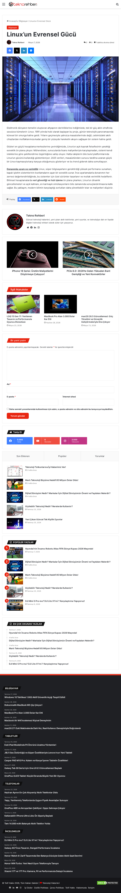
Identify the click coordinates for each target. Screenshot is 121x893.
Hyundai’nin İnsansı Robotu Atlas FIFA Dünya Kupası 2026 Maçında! (59, 548)
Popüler (62, 456)
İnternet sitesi (69, 396)
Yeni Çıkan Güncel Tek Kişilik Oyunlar (44, 519)
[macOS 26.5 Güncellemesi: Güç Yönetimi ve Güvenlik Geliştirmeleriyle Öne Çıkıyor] (97, 304)
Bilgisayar (23, 21)
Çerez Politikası (57, 888)
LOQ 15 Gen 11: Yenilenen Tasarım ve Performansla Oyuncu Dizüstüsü (19, 319)
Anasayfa (13, 21)
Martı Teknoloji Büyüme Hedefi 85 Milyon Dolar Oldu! (51, 480)
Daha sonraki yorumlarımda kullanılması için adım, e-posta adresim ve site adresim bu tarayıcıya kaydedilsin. (61, 409)
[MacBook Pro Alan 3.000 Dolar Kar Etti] (60, 304)
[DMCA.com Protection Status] (108, 884)
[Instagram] (38, 227)
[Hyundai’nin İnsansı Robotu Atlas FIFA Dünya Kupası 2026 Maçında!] (15, 552)
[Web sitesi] (28, 227)
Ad (9, 384)
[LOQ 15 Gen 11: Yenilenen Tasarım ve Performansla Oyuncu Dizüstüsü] (23, 304)
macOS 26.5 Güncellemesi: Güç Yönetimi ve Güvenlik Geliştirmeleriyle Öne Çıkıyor (97, 319)
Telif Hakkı (70, 888)
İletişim (91, 888)
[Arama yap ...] (117, 5)
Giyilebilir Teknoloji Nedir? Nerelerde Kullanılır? (49, 506)
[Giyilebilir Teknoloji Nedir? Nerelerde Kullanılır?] (15, 510)
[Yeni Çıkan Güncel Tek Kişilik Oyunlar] (15, 523)
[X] (17, 51)
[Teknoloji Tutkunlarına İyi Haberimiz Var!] (15, 471)
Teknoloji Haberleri (51, 883)
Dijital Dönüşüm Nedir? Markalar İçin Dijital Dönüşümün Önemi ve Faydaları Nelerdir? (68, 493)
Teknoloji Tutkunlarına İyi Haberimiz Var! (45, 467)
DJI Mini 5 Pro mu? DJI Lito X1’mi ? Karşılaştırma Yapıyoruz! (55, 601)
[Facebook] (10, 51)
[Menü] (3, 5)
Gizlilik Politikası (41, 888)
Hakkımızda (81, 888)
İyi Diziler (28, 888)
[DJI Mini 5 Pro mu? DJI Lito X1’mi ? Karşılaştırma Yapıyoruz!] (15, 605)
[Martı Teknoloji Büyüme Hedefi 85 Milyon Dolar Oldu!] (15, 484)
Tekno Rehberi (18, 42)
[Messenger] (31, 51)
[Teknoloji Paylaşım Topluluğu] (23, 4)
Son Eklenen (23, 456)
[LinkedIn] (24, 51)
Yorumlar (99, 456)
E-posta (11, 396)
